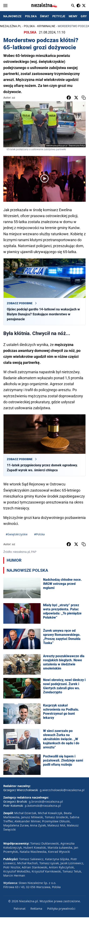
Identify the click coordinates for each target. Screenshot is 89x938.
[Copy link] (84, 98)
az (13, 97)
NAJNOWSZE (12, 16)
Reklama (36, 908)
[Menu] (5, 5)
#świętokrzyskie (17, 534)
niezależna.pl (10, 26)
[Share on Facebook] (69, 98)
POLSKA (31, 16)
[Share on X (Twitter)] (76, 98)
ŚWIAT (44, 16)
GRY (84, 16)
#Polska (39, 534)
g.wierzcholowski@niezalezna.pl (62, 790)
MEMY (73, 16)
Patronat (19, 908)
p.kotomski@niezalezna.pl (43, 806)
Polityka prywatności (61, 908)
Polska (29, 26)
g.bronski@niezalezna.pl (46, 801)
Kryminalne (46, 26)
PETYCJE (58, 16)
